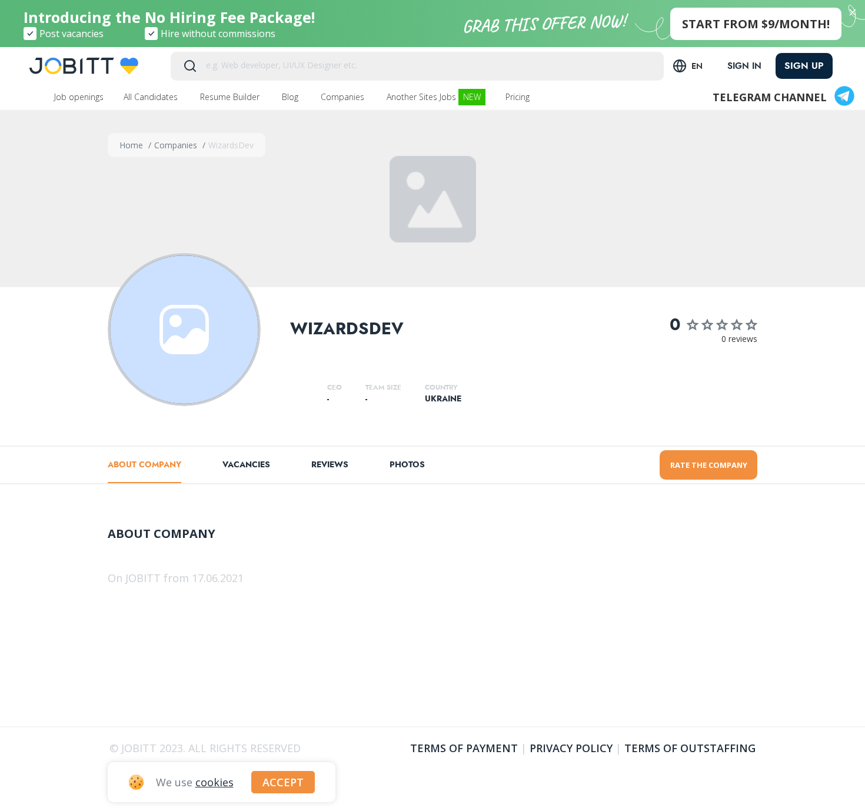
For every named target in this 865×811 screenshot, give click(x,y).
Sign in (744, 65)
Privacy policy (571, 748)
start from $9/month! (756, 24)
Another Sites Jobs (434, 96)
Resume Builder (231, 96)
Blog (291, 96)
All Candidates (152, 96)
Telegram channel (770, 97)
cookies (214, 782)
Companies (344, 96)
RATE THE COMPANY (708, 465)
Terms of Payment (464, 748)
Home (132, 145)
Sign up (804, 65)
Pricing (518, 96)
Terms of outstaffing (690, 748)
